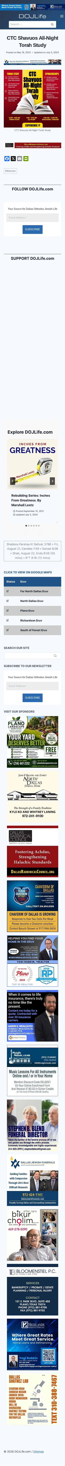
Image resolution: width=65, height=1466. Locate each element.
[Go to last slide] (12, 481)
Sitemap (38, 1451)
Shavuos (10, 171)
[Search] (55, 655)
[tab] (26, 526)
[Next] (52, 481)
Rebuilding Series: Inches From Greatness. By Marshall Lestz (30, 500)
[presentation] (32, 464)
